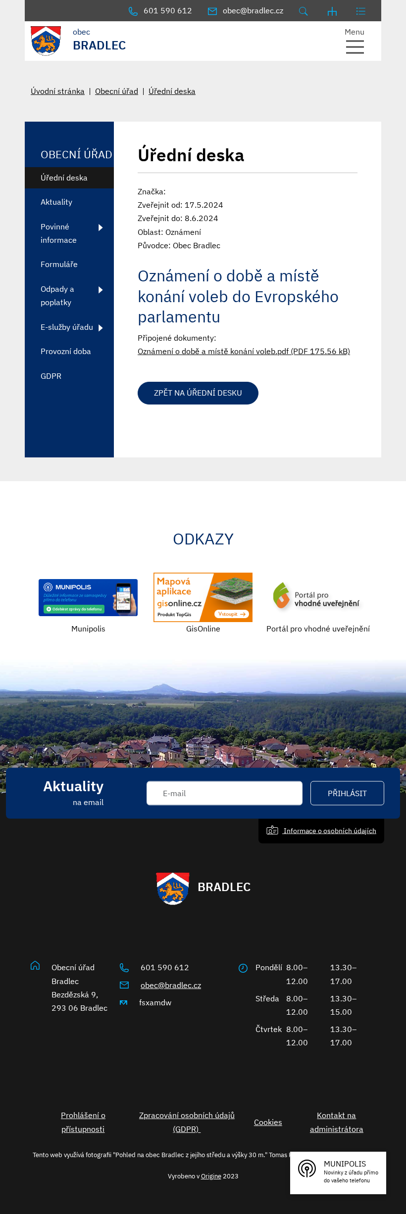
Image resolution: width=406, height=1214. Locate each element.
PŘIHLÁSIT (347, 793)
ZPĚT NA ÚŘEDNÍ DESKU (198, 393)
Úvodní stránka (58, 91)
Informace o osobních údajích (329, 830)
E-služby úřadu (67, 327)
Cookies (268, 1122)
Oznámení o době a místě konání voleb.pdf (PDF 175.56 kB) (244, 351)
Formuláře (59, 264)
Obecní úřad (116, 91)
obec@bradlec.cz (171, 985)
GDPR (51, 376)
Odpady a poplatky (57, 295)
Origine (211, 1175)
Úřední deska (172, 91)
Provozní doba (66, 351)
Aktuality (56, 202)
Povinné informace (59, 233)
